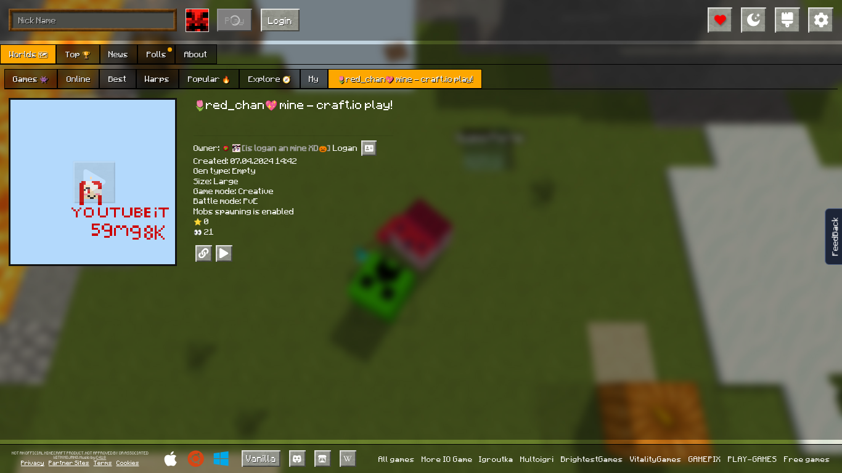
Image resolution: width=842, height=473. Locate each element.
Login (280, 20)
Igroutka (496, 459)
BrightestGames (592, 459)
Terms (103, 462)
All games (396, 459)
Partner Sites (69, 462)
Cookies (127, 462)
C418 (101, 457)
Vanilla (261, 458)
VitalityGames (656, 459)
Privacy (32, 462)
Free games (807, 459)
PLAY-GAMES (752, 459)
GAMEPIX (705, 459)
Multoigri (537, 459)
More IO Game (447, 459)
